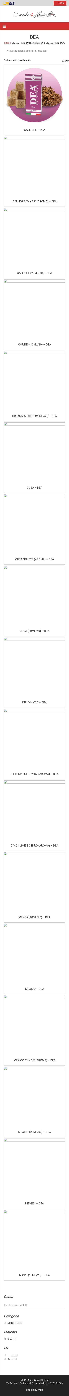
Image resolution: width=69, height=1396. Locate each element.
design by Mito (34, 1389)
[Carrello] (59, 26)
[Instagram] (27, 3)
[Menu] (4, 26)
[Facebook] (21, 3)
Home (7, 43)
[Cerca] (65, 26)
